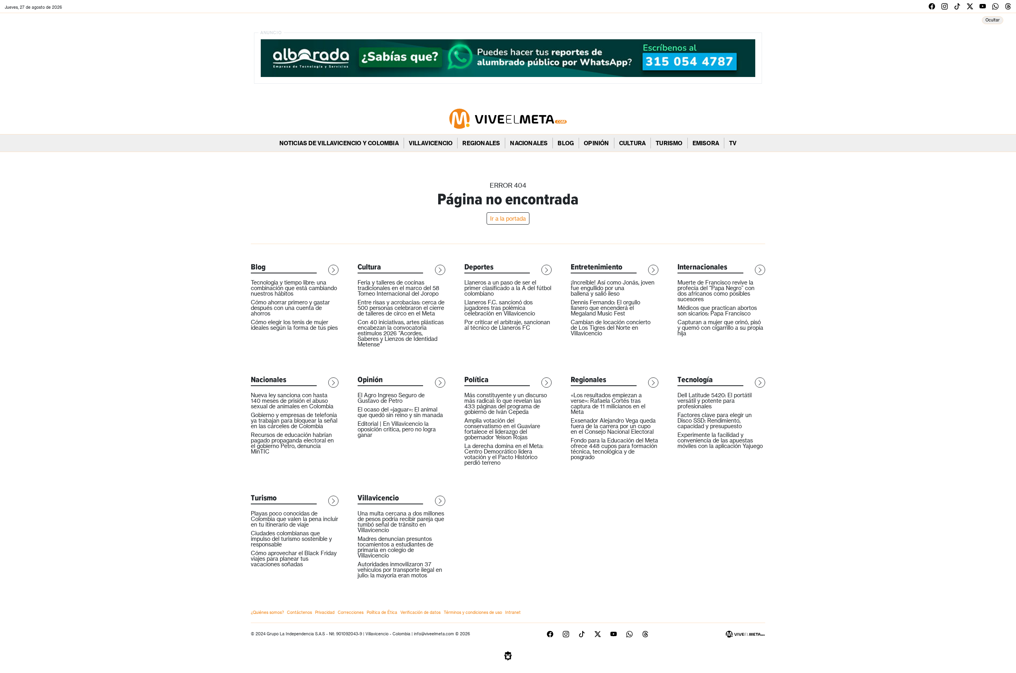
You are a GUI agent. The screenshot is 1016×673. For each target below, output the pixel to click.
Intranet (513, 612)
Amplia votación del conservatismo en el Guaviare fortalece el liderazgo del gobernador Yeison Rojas (502, 428)
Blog (566, 143)
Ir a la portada (508, 218)
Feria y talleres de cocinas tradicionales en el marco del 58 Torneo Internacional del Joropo (398, 288)
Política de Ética (382, 612)
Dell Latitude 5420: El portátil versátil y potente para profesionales (714, 401)
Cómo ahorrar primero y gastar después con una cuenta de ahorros (290, 308)
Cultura (632, 143)
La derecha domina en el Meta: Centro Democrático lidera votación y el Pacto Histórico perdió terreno (503, 454)
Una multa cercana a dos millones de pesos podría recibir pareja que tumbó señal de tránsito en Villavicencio (401, 521)
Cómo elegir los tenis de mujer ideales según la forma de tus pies (294, 325)
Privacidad (325, 612)
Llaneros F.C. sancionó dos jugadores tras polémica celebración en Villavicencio (499, 308)
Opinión (596, 143)
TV (733, 143)
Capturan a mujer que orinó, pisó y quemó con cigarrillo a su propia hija (720, 327)
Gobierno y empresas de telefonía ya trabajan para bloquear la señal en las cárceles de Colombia (294, 420)
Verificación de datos (420, 612)
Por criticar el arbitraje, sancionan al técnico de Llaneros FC (507, 325)
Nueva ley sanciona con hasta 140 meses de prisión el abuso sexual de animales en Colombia (292, 401)
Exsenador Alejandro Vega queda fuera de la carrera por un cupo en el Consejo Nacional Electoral (613, 426)
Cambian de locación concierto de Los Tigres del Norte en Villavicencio (610, 327)
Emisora (706, 143)
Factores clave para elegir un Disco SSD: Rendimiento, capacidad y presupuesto (714, 420)
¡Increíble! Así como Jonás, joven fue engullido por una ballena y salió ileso (612, 288)
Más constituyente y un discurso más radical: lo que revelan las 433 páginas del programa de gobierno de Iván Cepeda (505, 403)
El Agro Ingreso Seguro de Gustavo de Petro (391, 398)
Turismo (669, 143)
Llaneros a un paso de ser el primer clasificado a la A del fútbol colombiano (507, 288)
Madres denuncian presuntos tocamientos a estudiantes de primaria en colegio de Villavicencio (395, 547)
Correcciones (351, 612)
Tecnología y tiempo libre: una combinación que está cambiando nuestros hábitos (294, 288)
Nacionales (529, 143)
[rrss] (932, 6)
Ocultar (992, 19)
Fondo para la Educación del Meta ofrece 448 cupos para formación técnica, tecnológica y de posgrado (614, 448)
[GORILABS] (508, 655)
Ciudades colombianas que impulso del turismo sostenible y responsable (291, 539)
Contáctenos (299, 612)
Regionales (481, 143)
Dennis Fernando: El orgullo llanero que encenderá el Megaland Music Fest (605, 308)
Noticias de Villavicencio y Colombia (339, 143)
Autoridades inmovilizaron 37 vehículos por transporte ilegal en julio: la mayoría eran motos (400, 570)
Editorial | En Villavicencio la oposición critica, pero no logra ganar (397, 429)
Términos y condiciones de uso (473, 612)
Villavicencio (431, 143)
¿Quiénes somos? (267, 612)
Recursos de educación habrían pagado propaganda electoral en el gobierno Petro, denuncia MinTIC (292, 443)
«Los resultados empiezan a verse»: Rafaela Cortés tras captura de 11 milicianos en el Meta (608, 403)
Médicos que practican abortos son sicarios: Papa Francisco (717, 310)
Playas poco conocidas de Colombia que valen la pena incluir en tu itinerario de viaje (294, 519)
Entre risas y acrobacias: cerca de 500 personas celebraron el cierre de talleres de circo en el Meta (401, 308)
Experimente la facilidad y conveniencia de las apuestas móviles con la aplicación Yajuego (720, 440)
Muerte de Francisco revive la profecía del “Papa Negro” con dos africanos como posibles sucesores (715, 290)
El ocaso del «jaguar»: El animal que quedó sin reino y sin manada (400, 412)
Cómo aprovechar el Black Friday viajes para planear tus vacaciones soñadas (294, 558)
